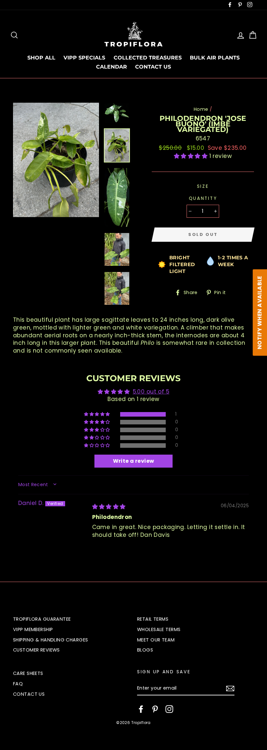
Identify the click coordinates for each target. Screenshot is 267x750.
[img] (109, 507)
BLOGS (145, 650)
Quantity (203, 198)
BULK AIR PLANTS (215, 58)
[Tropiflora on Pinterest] (155, 709)
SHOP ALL (41, 58)
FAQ (18, 683)
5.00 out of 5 (151, 391)
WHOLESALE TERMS (158, 629)
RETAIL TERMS (152, 619)
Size (203, 186)
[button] (191, 156)
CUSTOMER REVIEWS (36, 650)
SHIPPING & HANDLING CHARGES (50, 640)
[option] (56, 160)
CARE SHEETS (28, 673)
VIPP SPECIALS (84, 58)
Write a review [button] (133, 461)
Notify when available (259, 312)
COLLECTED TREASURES (148, 58)
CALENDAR (111, 67)
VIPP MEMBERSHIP (33, 629)
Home (201, 109)
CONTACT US (153, 67)
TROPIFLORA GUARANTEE (42, 619)
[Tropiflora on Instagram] (169, 709)
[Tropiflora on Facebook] (141, 709)
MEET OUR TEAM (156, 640)
